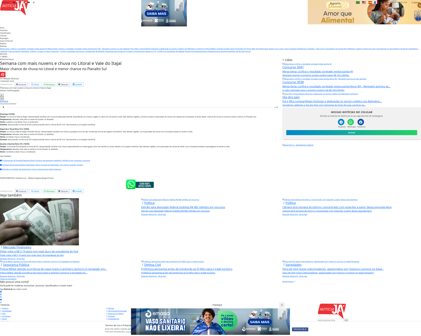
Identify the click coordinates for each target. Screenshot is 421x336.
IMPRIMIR (4, 99)
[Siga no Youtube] (29, 2)
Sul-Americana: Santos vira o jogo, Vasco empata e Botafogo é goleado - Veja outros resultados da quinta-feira (302, 46)
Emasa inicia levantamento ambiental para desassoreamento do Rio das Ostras (218, 49)
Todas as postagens (8, 277)
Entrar (351, 130)
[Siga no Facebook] (14, 2)
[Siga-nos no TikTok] (1, 300)
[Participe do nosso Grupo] (139, 182)
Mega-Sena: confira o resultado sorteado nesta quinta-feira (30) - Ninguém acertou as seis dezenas (89, 46)
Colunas (3, 33)
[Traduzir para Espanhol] (370, 2)
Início (2, 25)
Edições (3, 41)
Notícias (3, 44)
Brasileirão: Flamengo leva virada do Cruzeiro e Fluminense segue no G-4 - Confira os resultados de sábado (140, 49)
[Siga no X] (24, 2)
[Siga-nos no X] (1, 295)
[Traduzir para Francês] (376, 2)
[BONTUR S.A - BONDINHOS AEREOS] (298, 143)
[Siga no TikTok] (34, 2)
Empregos (4, 36)
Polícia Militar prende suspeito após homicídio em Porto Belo (230, 46)
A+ (2, 96)
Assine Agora (288, 279)
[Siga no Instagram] (19, 2)
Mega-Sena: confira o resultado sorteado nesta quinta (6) (23, 46)
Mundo (111, 306)
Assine (416, 2)
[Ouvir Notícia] (3, 105)
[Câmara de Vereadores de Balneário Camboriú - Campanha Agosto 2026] (220, 12)
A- (2, 93)
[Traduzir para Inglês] (364, 2)
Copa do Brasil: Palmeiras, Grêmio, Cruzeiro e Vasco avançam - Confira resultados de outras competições (51, 49)
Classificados (5, 31)
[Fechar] (282, 305)
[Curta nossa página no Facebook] (1, 289)
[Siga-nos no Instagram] (1, 292)
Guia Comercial (6, 39)
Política (5, 306)
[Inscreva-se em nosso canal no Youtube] (1, 297)
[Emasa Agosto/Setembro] (210, 321)
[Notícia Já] (27, 7)
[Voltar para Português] (357, 2)
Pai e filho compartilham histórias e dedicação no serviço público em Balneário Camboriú (167, 46)
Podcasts (4, 28)
